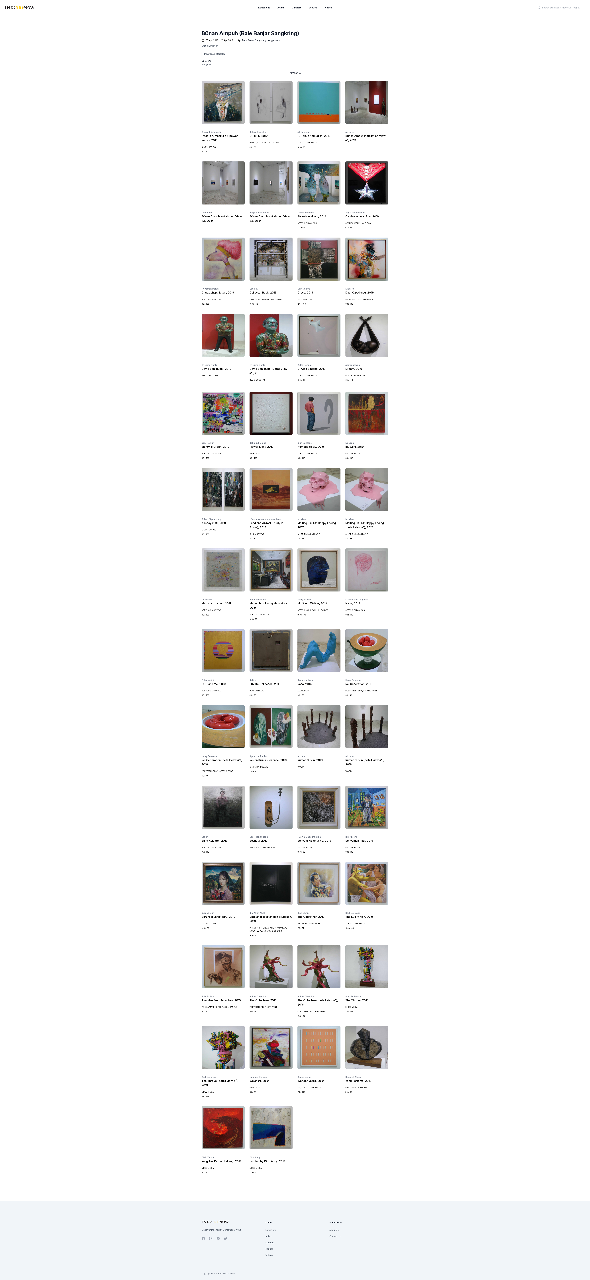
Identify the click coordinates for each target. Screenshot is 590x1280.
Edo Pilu (254, 288)
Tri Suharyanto (209, 365)
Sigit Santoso (304, 443)
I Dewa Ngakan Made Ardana (265, 519)
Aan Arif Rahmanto (212, 132)
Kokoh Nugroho (305, 212)
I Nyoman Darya (210, 288)
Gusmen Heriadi (258, 1077)
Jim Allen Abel (257, 913)
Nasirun (349, 443)
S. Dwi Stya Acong (211, 519)
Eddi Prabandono (259, 836)
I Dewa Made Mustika (309, 836)
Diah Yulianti (208, 1157)
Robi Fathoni (208, 996)
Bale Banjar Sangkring (254, 40)
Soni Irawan (208, 443)
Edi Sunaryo (303, 288)
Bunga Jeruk (304, 1077)
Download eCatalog (215, 54)
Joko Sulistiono (258, 443)
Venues (313, 7)
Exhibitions (264, 7)
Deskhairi (207, 599)
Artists (280, 7)
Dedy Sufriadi (304, 599)
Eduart (205, 836)
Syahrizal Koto (305, 680)
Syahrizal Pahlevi (259, 756)
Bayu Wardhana (258, 599)
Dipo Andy (207, 212)
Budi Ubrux (303, 913)
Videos (328, 7)
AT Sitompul (303, 132)
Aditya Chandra (258, 996)
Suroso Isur (208, 913)
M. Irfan (301, 519)
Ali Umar (349, 132)
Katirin (253, 680)
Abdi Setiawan (353, 996)
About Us (334, 1230)
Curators (296, 7)
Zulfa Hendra (304, 365)
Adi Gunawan (352, 365)
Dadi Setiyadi (352, 913)
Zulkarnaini (208, 680)
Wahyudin (207, 64)
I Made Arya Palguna (356, 599)
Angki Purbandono (259, 212)
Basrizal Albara (353, 1077)
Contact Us (334, 1236)
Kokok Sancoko (258, 132)
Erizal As (349, 288)
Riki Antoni (351, 836)
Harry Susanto (353, 680)
